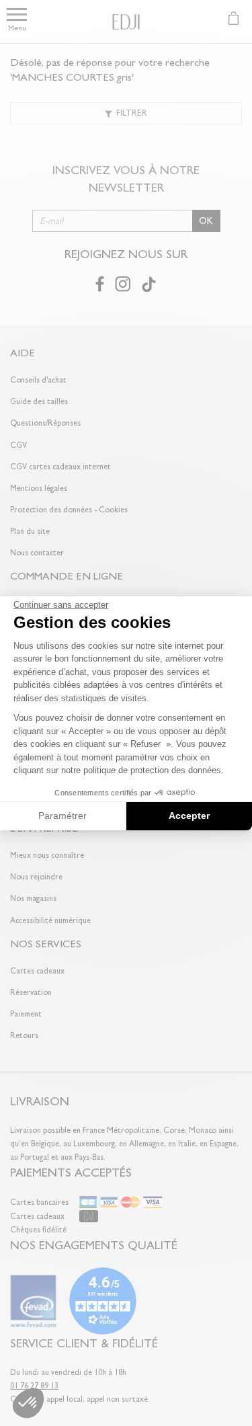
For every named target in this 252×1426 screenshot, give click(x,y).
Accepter (189, 815)
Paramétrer (62, 815)
